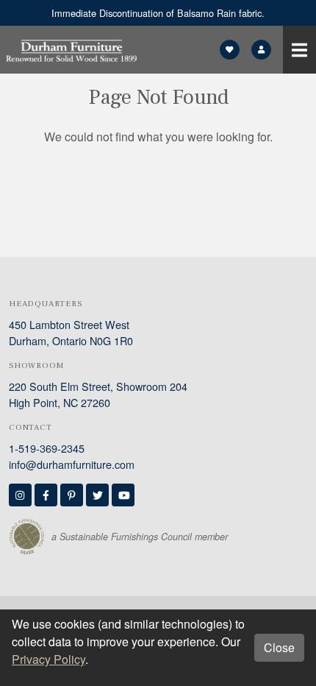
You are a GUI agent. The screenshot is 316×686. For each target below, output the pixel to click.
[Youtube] (123, 495)
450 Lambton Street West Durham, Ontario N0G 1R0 (71, 332)
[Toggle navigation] (299, 50)
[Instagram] (20, 495)
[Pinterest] (71, 495)
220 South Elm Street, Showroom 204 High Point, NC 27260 (98, 394)
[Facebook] (46, 495)
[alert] (158, 13)
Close (279, 647)
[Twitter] (97, 495)
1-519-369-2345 (47, 448)
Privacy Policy (48, 659)
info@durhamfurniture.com (71, 464)
